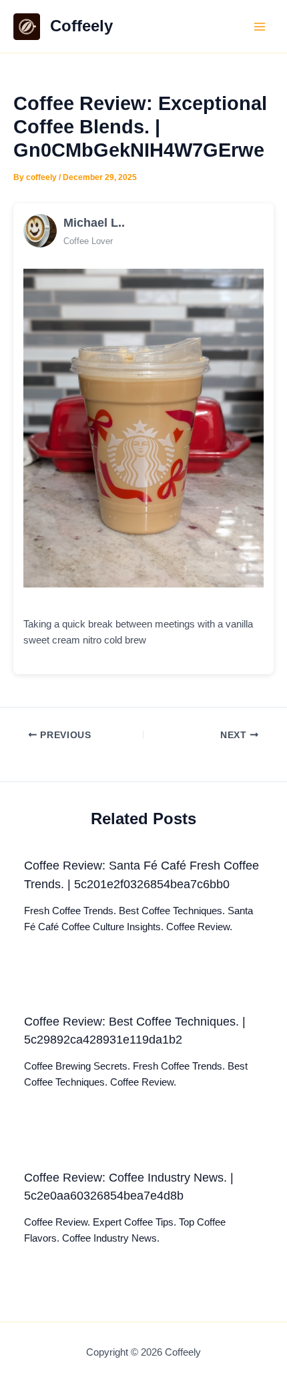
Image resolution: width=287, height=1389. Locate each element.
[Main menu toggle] (260, 27)
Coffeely (81, 26)
